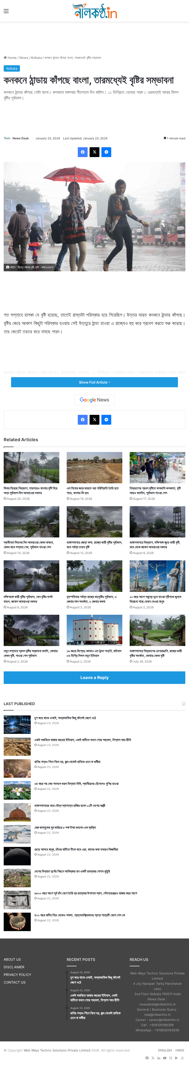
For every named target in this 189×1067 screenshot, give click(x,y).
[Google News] (94, 400)
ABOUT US (12, 959)
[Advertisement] (94, 38)
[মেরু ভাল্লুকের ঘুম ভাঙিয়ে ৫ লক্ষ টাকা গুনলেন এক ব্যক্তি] (17, 834)
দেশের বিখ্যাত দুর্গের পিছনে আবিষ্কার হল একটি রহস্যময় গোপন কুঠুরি (72, 871)
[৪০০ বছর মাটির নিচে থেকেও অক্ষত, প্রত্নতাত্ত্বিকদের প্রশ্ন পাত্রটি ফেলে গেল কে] (17, 922)
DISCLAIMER (14, 967)
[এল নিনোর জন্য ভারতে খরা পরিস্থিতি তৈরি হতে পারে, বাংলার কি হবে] (94, 467)
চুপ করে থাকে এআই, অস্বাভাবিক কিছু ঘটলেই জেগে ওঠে (65, 718)
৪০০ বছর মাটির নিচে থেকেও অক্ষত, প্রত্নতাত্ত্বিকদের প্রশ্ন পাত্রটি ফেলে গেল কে (79, 915)
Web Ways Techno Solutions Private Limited (57, 1050)
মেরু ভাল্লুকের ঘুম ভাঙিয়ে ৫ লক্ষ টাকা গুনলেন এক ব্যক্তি (65, 827)
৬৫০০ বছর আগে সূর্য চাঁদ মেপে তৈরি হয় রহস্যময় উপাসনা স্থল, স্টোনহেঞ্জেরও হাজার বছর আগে (85, 893)
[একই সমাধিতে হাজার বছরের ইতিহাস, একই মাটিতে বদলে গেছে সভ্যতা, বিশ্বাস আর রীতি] (17, 746)
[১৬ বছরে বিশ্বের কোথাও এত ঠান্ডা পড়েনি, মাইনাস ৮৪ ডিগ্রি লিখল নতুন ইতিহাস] (94, 630)
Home (12, 58)
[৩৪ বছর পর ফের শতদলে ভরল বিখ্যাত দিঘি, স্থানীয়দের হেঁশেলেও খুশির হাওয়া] (17, 790)
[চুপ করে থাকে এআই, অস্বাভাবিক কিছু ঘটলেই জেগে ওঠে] (17, 724)
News (23, 58)
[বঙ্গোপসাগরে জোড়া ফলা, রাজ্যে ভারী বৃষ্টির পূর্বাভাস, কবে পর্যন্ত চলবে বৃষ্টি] (94, 521)
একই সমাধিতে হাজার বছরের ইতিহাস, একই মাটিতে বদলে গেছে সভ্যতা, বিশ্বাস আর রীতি (82, 740)
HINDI (179, 1050)
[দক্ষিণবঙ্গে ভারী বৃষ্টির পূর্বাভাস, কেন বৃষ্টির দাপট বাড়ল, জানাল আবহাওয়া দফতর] (31, 576)
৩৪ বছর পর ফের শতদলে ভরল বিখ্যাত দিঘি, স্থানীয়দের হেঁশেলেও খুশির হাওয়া (76, 783)
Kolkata (36, 58)
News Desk (21, 138)
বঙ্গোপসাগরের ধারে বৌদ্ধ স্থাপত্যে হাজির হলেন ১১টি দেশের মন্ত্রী (69, 805)
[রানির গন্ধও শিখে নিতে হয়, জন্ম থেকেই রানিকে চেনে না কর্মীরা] (17, 768)
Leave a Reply (94, 677)
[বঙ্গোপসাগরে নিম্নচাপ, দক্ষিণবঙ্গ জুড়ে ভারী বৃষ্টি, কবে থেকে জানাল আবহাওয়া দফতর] (157, 521)
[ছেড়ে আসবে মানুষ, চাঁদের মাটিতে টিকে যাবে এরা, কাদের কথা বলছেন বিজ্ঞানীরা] (17, 856)
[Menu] (6, 12)
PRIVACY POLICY (17, 975)
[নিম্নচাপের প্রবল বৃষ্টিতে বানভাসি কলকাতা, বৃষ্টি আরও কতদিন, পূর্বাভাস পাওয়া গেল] (157, 467)
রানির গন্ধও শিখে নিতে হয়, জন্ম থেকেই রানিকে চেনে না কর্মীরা (67, 762)
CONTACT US (15, 982)
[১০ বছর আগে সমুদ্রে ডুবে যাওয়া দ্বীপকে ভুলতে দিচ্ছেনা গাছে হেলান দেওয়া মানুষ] (157, 576)
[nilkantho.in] (94, 10)
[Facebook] (83, 152)
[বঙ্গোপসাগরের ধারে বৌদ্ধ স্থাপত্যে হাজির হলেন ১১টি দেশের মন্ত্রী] (17, 812)
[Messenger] (106, 152)
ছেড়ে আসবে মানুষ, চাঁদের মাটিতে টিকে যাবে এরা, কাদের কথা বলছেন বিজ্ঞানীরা (76, 849)
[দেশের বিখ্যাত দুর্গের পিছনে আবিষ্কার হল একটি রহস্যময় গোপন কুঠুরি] (17, 878)
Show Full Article (93, 382)
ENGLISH (165, 1050)
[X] (94, 152)
